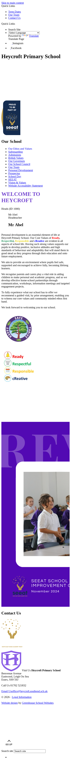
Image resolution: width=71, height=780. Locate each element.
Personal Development (20, 170)
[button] (16, 24)
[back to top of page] (9, 747)
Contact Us (14, 17)
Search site (7, 751)
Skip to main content (12, 2)
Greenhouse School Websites (38, 702)
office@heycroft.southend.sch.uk (24, 691)
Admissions (14, 154)
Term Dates (14, 11)
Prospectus (14, 173)
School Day (14, 176)
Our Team (13, 14)
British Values (15, 157)
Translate (34, 35)
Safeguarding (15, 151)
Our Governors (16, 161)
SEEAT (12, 179)
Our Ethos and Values (20, 148)
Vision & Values (17, 182)
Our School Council (19, 164)
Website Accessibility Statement (25, 185)
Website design (9, 702)
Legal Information (22, 697)
